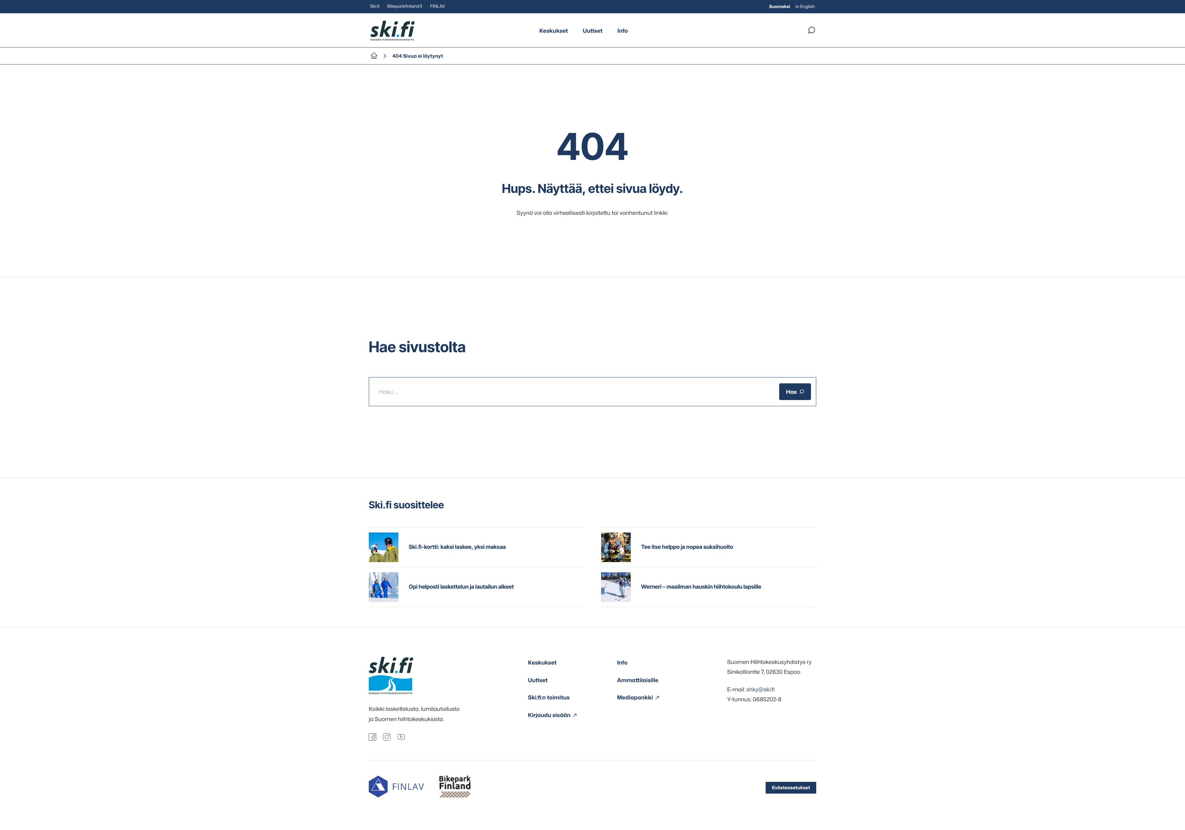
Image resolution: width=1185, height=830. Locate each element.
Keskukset (553, 30)
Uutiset (593, 30)
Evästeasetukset (791, 787)
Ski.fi (375, 6)
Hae (791, 392)
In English (805, 7)
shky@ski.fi (760, 689)
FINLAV (437, 6)
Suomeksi (779, 7)
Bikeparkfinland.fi (404, 6)
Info (622, 30)
